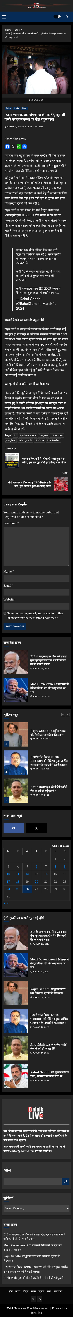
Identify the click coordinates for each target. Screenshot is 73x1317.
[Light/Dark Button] (57, 16)
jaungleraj (11, 440)
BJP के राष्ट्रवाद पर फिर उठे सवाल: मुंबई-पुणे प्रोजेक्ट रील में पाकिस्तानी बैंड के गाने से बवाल (49, 660)
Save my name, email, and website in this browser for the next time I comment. (35, 615)
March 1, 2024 (25, 127)
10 (8, 874)
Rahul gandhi (25, 440)
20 (36, 882)
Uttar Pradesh (53, 440)
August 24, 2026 (41, 696)
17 (8, 882)
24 (8, 889)
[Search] (66, 16)
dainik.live (36, 1313)
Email (8, 586)
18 (17, 882)
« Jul (6, 903)
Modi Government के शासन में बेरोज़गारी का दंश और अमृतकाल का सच (49, 688)
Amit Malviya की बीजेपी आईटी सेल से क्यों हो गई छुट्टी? (48, 789)
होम (11, 1291)
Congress (43, 435)
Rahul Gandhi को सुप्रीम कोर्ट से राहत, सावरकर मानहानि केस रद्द (49, 1074)
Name (9, 571)
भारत (17, 1291)
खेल (49, 1291)
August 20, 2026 (41, 739)
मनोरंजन (58, 1291)
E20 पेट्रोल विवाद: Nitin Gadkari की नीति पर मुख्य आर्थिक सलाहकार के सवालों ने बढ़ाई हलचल (49, 761)
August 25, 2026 (41, 668)
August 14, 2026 (41, 1080)
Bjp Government (28, 435)
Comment (11, 523)
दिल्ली (41, 1291)
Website (9, 599)
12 (27, 874)
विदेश (25, 1291)
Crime (8, 108)
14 (45, 874)
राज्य (33, 1291)
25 (17, 889)
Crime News (57, 435)
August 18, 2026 (41, 769)
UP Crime (39, 440)
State (24, 108)
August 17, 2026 (41, 795)
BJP (15, 435)
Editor (10, 127)
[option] (36, 736)
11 (17, 874)
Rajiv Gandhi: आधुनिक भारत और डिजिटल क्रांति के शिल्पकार (48, 733)
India (16, 108)
